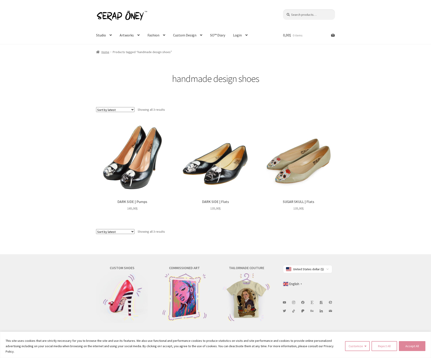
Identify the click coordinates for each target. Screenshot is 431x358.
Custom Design (184, 35)
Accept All (412, 346)
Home (105, 52)
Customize (356, 346)
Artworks (127, 35)
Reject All (384, 346)
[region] (215, 345)
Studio (101, 35)
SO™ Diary (217, 35)
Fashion (153, 35)
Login (237, 35)
